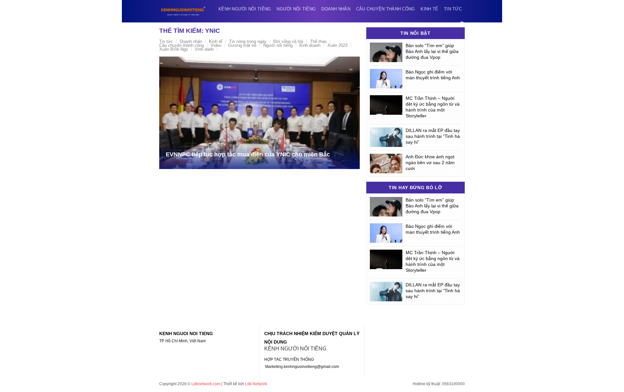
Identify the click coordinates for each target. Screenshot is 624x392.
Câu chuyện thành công (385, 9)
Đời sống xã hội (288, 41)
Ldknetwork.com (205, 384)
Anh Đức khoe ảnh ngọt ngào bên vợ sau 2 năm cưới (430, 162)
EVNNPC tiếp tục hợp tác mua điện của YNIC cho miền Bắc (248, 154)
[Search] (462, 24)
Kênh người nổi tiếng (244, 9)
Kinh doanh (309, 45)
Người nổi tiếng (296, 9)
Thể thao (318, 41)
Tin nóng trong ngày (247, 41)
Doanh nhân (335, 9)
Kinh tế (429, 9)
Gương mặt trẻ (242, 45)
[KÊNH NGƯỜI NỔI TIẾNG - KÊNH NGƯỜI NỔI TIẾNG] (183, 11)
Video (216, 45)
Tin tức (453, 9)
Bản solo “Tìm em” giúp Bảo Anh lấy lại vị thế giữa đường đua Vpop (432, 51)
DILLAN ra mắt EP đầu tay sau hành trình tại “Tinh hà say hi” (433, 136)
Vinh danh (204, 49)
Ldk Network (256, 384)
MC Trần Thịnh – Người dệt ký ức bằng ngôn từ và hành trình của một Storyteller (433, 107)
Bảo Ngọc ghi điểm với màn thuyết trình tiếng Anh (433, 74)
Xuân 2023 (337, 45)
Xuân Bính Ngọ (173, 49)
